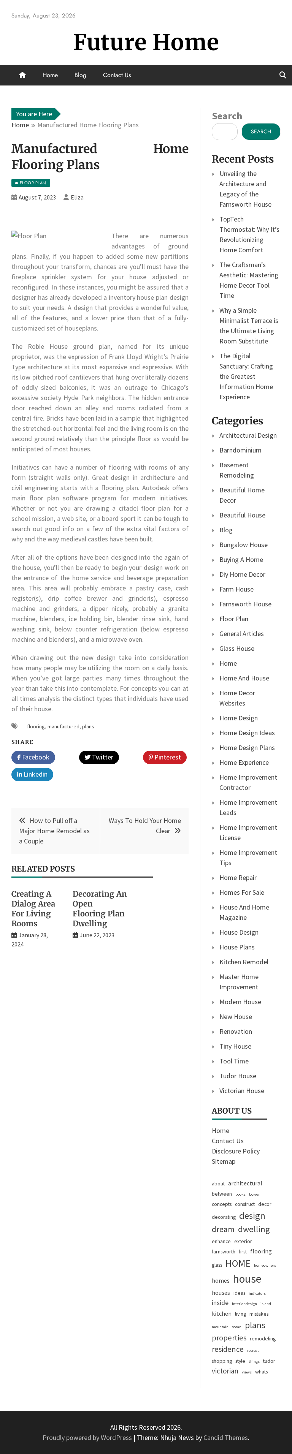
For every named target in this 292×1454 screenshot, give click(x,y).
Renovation (235, 1031)
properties (229, 1338)
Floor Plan (233, 618)
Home (50, 75)
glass (217, 1264)
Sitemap (223, 1161)
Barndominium (240, 450)
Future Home (146, 42)
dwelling (254, 1229)
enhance (221, 1241)
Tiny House (235, 1046)
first (243, 1251)
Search (227, 115)
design (252, 1215)
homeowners (265, 1265)
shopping (222, 1360)
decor (264, 1204)
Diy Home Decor (242, 574)
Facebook (35, 757)
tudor (269, 1360)
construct (245, 1204)
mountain (220, 1326)
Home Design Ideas (247, 732)
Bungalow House (243, 544)
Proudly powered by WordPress (88, 1437)
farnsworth (223, 1251)
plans (88, 726)
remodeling (263, 1338)
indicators (257, 1293)
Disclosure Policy (236, 1151)
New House (235, 1016)
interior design (244, 1303)
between (222, 1193)
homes (221, 1280)
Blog (80, 75)
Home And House (244, 678)
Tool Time (234, 1061)
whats (261, 1371)
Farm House (236, 589)
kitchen (222, 1313)
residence (228, 1349)
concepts (222, 1204)
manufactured (63, 726)
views (247, 1372)
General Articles (241, 633)
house (247, 1279)
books (240, 1194)
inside (220, 1303)
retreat (253, 1350)
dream (223, 1229)
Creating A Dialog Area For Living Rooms (33, 908)
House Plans (237, 947)
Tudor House (237, 1075)
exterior (243, 1241)
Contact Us (117, 75)
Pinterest (167, 757)
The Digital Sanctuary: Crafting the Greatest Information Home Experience (246, 376)
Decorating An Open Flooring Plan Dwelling (100, 908)
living (240, 1313)
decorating (224, 1217)
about (218, 1183)
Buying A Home (241, 559)
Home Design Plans (247, 747)
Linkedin (35, 774)
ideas (239, 1292)
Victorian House (241, 1090)
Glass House (236, 648)
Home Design (238, 718)
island (265, 1303)
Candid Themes (225, 1437)
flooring (36, 726)
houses (221, 1292)
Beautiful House (242, 515)
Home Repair (238, 877)
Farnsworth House (245, 604)
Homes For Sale (241, 892)
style (240, 1360)
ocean (236, 1326)
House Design (239, 932)
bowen (254, 1194)
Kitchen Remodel (243, 961)
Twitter (101, 757)
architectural (245, 1183)
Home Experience (244, 762)
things (254, 1361)
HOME (238, 1263)
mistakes (258, 1313)
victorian (225, 1370)
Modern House (240, 1001)
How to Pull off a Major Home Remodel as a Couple (54, 830)
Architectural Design (248, 435)
